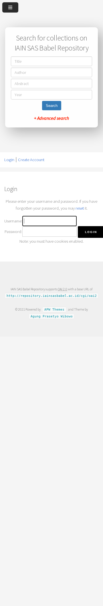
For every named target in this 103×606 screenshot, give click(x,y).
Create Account (31, 159)
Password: (13, 231)
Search (52, 106)
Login (9, 159)
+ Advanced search (51, 118)
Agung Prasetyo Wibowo (52, 316)
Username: (13, 221)
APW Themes (54, 309)
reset (80, 208)
